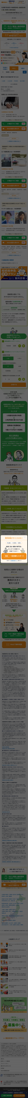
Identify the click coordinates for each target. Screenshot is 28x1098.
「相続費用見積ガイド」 (13, 560)
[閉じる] (24, 537)
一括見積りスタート (14, 556)
